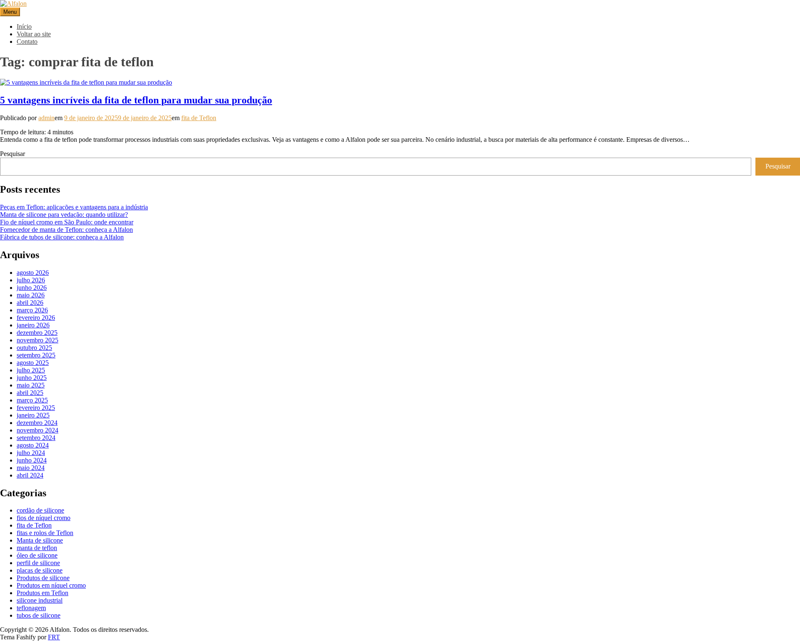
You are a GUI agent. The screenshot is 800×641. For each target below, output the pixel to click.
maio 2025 (31, 385)
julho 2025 (31, 370)
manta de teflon (37, 547)
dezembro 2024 (37, 422)
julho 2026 (31, 280)
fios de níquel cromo (43, 517)
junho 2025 (32, 377)
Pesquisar (12, 153)
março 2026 (32, 310)
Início (24, 26)
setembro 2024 (36, 437)
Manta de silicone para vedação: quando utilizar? (64, 214)
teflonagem (31, 607)
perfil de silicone (38, 562)
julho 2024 (31, 452)
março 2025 (32, 400)
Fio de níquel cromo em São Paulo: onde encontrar (66, 222)
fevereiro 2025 (36, 407)
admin (46, 117)
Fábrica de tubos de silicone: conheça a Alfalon (62, 237)
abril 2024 (30, 475)
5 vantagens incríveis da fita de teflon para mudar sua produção (136, 100)
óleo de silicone (37, 555)
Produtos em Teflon (42, 592)
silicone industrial (39, 600)
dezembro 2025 (37, 332)
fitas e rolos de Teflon (45, 532)
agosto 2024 (33, 445)
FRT (54, 637)
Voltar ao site (34, 34)
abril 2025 (30, 392)
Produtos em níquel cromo (51, 585)
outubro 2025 (34, 347)
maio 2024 (31, 467)
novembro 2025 (37, 340)
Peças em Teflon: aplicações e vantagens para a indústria (74, 207)
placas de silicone (39, 570)
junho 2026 (32, 287)
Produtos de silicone (43, 577)
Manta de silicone (40, 540)
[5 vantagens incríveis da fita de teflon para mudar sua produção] (86, 82)
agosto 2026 (33, 272)
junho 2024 (32, 460)
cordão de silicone (40, 510)
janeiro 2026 (33, 325)
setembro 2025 (36, 355)
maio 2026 (31, 295)
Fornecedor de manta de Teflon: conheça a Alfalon (66, 229)
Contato (27, 41)
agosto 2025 (33, 362)
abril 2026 (30, 302)
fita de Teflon (198, 117)
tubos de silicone (38, 615)
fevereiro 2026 (36, 317)
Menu (10, 12)
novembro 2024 (37, 430)
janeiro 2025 (33, 415)
